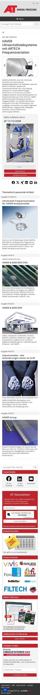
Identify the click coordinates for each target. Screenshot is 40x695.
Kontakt (30, 685)
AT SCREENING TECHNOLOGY (14, 627)
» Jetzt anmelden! (20, 521)
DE (34, 3)
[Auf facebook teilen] (13, 183)
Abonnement (20, 171)
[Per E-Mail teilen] (31, 182)
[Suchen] (36, 24)
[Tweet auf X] (18, 183)
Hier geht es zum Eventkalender (15, 552)
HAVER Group (9, 417)
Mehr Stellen (20, 639)
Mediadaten (5, 685)
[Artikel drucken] (35, 182)
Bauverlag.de (6, 693)
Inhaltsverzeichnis (20, 175)
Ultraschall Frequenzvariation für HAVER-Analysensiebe (18, 202)
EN (37, 3)
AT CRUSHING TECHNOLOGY (13, 629)
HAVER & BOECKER (12, 307)
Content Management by (10, 691)
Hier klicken (22, 515)
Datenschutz (21, 685)
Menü (21, 19)
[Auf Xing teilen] (22, 183)
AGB (13, 685)
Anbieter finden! (21, 675)
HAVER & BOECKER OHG (15, 262)
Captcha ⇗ (28, 517)
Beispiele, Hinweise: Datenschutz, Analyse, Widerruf (19, 526)
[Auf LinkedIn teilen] (26, 183)
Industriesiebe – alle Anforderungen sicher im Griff (18, 357)
